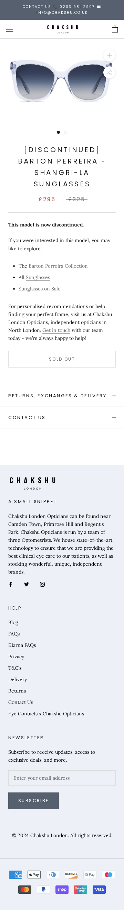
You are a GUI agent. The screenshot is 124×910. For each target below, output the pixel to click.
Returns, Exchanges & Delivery (57, 395)
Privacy (16, 656)
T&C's (14, 668)
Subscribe (33, 801)
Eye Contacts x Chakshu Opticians (46, 714)
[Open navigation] (9, 29)
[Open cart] (115, 29)
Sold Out (62, 359)
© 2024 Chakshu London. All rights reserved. (62, 835)
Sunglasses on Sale (40, 289)
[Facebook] (10, 584)
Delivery (17, 679)
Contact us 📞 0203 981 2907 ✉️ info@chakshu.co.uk (62, 9)
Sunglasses (38, 277)
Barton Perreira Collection (58, 266)
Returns (17, 691)
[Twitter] (26, 584)
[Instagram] (42, 584)
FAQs (14, 634)
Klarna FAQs (22, 645)
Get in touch (56, 330)
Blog (13, 622)
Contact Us (27, 417)
